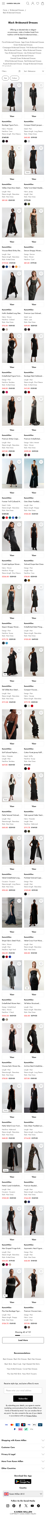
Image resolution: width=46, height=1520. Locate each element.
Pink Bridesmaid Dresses (35, 47)
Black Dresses (8, 1359)
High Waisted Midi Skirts (31, 1364)
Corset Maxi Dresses (30, 1369)
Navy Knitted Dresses (14, 1369)
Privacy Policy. (31, 1415)
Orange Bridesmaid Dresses (33, 64)
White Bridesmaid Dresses (14, 61)
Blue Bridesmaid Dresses (13, 50)
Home (5, 10)
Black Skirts (8, 1364)
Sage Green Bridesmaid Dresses (32, 42)
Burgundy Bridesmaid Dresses (23, 55)
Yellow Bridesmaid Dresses (32, 50)
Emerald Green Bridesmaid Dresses (23, 58)
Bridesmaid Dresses (17, 10)
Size (5, 78)
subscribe (23, 1398)
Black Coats (17, 1364)
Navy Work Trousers (29, 1374)
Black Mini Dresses (20, 1359)
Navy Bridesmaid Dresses (14, 53)
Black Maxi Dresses (34, 1359)
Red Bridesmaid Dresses (32, 61)
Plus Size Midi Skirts (14, 1374)
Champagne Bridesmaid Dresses (14, 47)
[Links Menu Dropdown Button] (3, 3)
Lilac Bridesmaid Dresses (32, 53)
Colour (14, 78)
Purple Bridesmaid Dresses (12, 64)
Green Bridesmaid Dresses (23, 45)
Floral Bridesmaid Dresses (11, 42)
